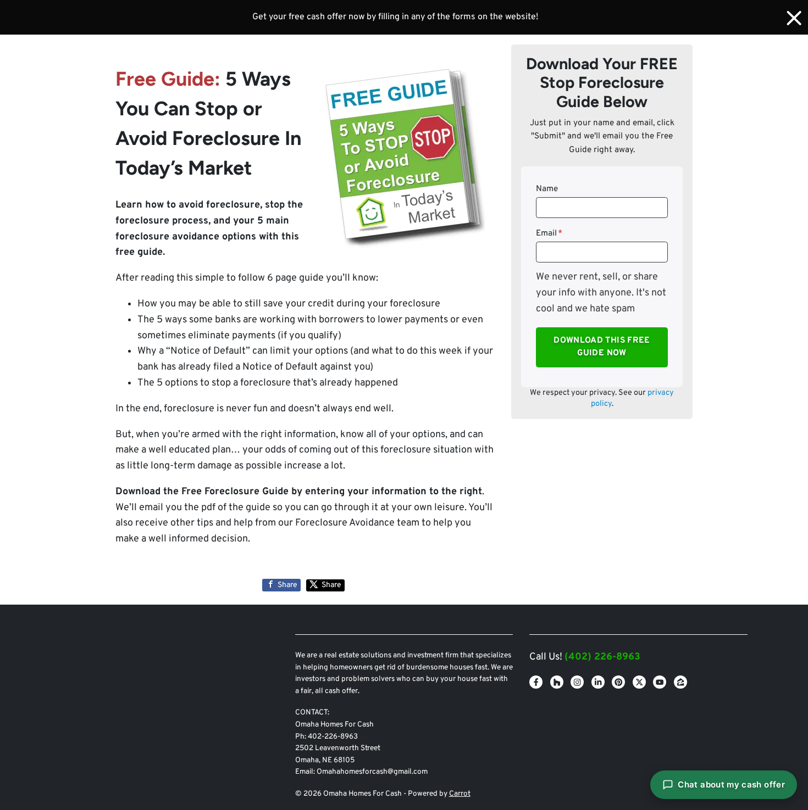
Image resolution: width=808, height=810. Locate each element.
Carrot (460, 793)
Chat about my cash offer (731, 784)
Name (547, 188)
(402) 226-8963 (602, 657)
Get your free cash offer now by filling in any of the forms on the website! (395, 17)
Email (549, 233)
